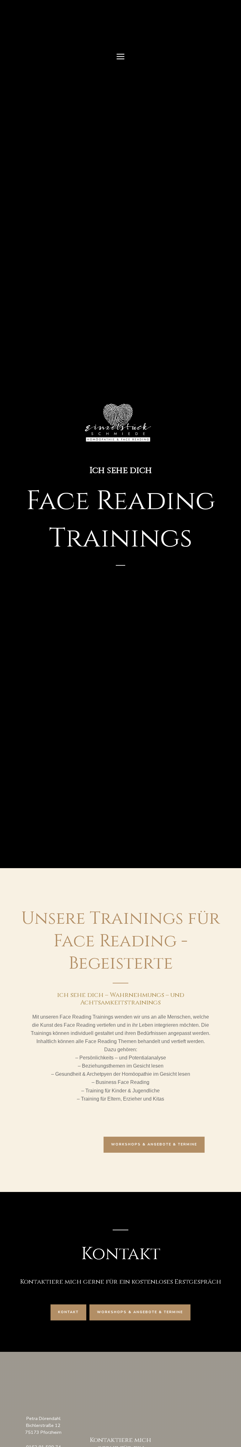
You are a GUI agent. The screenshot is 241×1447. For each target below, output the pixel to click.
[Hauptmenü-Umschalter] (120, 56)
